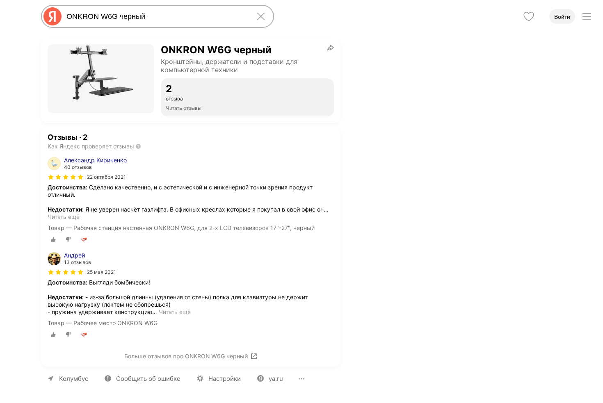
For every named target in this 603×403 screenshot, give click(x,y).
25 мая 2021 (101, 272)
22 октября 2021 (106, 177)
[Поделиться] (330, 47)
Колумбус (73, 379)
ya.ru (276, 379)
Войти (562, 17)
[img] (66, 177)
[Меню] (586, 16)
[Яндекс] (52, 16)
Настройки (224, 379)
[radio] (53, 239)
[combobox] (156, 16)
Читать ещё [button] (64, 216)
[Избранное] (529, 16)
